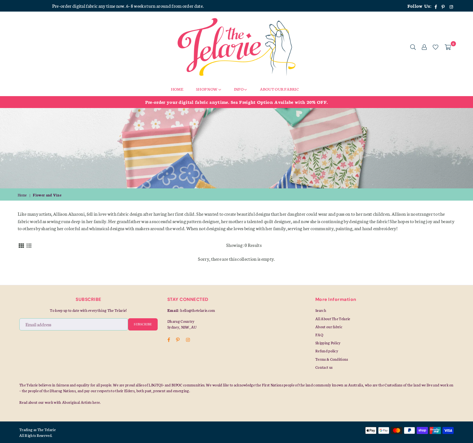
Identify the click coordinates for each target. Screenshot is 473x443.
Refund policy (326, 350)
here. (96, 402)
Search (320, 310)
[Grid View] (21, 245)
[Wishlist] (435, 47)
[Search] (413, 47)
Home (22, 195)
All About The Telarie (332, 318)
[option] (236, 101)
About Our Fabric (279, 89)
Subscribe (143, 324)
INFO (239, 89)
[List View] (28, 245)
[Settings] (424, 47)
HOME (177, 89)
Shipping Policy (328, 342)
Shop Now (207, 89)
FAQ (319, 334)
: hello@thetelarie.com (197, 310)
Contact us (323, 367)
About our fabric (328, 326)
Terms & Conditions (331, 359)
